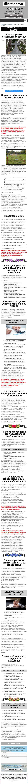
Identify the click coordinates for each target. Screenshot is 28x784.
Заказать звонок (14, 15)
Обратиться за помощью (14, 91)
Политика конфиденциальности (15, 767)
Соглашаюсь (14, 782)
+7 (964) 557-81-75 (14, 9)
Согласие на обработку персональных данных (13, 765)
